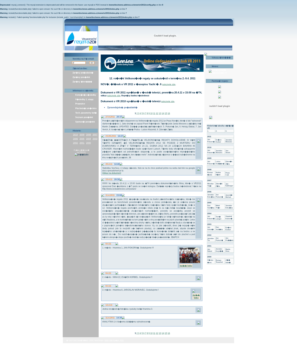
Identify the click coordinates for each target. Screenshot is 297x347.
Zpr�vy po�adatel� (83, 73)
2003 (95, 139)
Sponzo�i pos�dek (85, 122)
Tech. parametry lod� (86, 113)
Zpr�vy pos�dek (81, 77)
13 (160, 113)
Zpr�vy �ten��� (82, 82)
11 (154, 113)
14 (163, 113)
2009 (82, 135)
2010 (75, 135)
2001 (82, 143)
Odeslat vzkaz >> (217, 61)
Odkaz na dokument (111, 173)
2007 (95, 135)
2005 (82, 139)
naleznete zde (168, 84)
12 (157, 113)
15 (166, 113)
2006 (75, 139)
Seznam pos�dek (84, 117)
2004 (88, 139)
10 (151, 113)
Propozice (80, 104)
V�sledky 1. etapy (84, 99)
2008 (88, 135)
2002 (75, 143)
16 (169, 113)
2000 (88, 143)
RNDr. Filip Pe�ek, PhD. (114, 340)
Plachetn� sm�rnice (86, 108)
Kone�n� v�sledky (85, 95)
